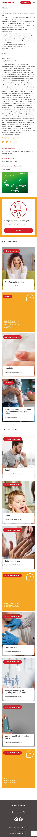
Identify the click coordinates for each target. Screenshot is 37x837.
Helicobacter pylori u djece (9, 161)
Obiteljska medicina (12, 439)
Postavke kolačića (23, 831)
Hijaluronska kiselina (8, 148)
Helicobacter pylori (8, 158)
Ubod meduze (6, 169)
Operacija (7, 296)
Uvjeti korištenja (24, 827)
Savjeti (19, 812)
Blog (24, 812)
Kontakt (11, 827)
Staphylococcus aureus (12, 337)
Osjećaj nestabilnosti (11, 251)
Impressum (16, 827)
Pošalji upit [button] (18, 230)
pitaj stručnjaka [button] (26, 2)
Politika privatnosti (13, 831)
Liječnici (13, 812)
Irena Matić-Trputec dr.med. (11, 61)
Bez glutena (8, 383)
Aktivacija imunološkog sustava (12, 166)
